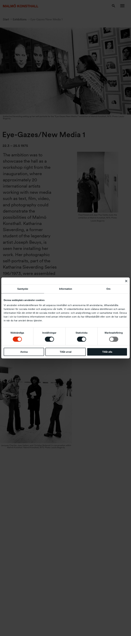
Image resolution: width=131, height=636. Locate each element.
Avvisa (24, 351)
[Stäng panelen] (126, 281)
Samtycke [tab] (22, 289)
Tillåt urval (65, 351)
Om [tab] (108, 289)
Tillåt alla (107, 351)
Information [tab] (65, 289)
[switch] (49, 339)
